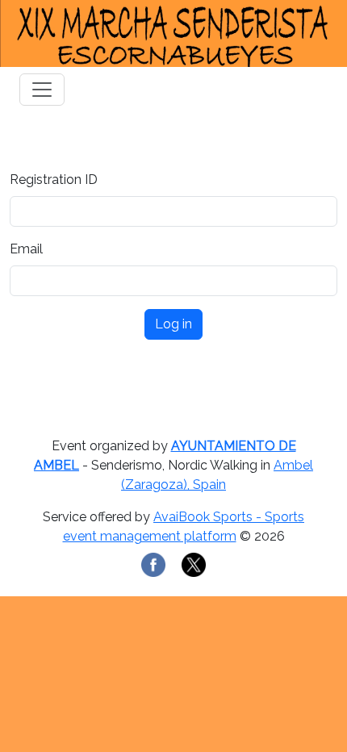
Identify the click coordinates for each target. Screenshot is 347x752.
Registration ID (54, 179)
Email (26, 249)
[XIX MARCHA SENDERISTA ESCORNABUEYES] (173, 33)
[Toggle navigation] (42, 89)
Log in (173, 324)
